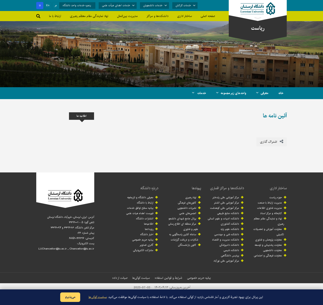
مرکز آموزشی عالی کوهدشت (224, 208)
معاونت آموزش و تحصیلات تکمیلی (268, 232)
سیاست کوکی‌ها (141, 277)
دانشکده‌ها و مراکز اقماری (227, 188)
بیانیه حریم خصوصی (142, 240)
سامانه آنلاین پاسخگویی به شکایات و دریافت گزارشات (183, 237)
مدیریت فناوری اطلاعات (269, 208)
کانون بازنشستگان (187, 245)
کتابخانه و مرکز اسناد (271, 213)
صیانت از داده (119, 277)
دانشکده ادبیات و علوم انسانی (223, 218)
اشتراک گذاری (269, 141)
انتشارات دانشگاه (144, 218)
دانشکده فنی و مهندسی (226, 234)
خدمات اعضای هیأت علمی (116, 5)
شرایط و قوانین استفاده (168, 277)
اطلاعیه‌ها (148, 224)
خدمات (201, 93)
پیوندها (196, 188)
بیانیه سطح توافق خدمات (140, 208)
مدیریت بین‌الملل (127, 16)
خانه (280, 93)
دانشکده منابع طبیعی (228, 213)
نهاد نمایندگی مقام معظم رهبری (89, 16)
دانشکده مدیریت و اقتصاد (225, 240)
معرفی (264, 93)
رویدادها (149, 229)
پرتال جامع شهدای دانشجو (182, 218)
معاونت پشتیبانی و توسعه (268, 245)
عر (56, 5)
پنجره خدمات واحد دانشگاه (77, 5)
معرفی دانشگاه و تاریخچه (140, 197)
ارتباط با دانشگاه (145, 203)
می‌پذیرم (70, 297)
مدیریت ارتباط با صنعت (270, 203)
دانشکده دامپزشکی (229, 245)
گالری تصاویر (146, 245)
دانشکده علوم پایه (230, 229)
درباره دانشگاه (149, 188)
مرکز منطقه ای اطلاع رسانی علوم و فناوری (183, 226)
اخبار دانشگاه (146, 234)
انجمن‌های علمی (187, 213)
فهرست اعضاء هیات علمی (139, 213)
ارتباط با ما (55, 16)
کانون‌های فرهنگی (187, 203)
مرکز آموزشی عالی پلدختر (225, 197)
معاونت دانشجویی (272, 250)
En (47, 5)
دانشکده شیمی (231, 250)
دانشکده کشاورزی (230, 224)
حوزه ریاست (275, 197)
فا (40, 5)
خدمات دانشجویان (152, 5)
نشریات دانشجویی (186, 208)
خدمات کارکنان (183, 5)
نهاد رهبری (190, 197)
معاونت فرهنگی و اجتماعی (268, 255)
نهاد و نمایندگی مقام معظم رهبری (269, 221)
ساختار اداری (278, 188)
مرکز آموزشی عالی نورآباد (226, 261)
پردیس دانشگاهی (230, 255)
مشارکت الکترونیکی (143, 250)
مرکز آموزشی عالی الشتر (226, 203)
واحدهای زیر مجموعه (233, 93)
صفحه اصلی (208, 16)
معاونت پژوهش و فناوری (268, 240)
